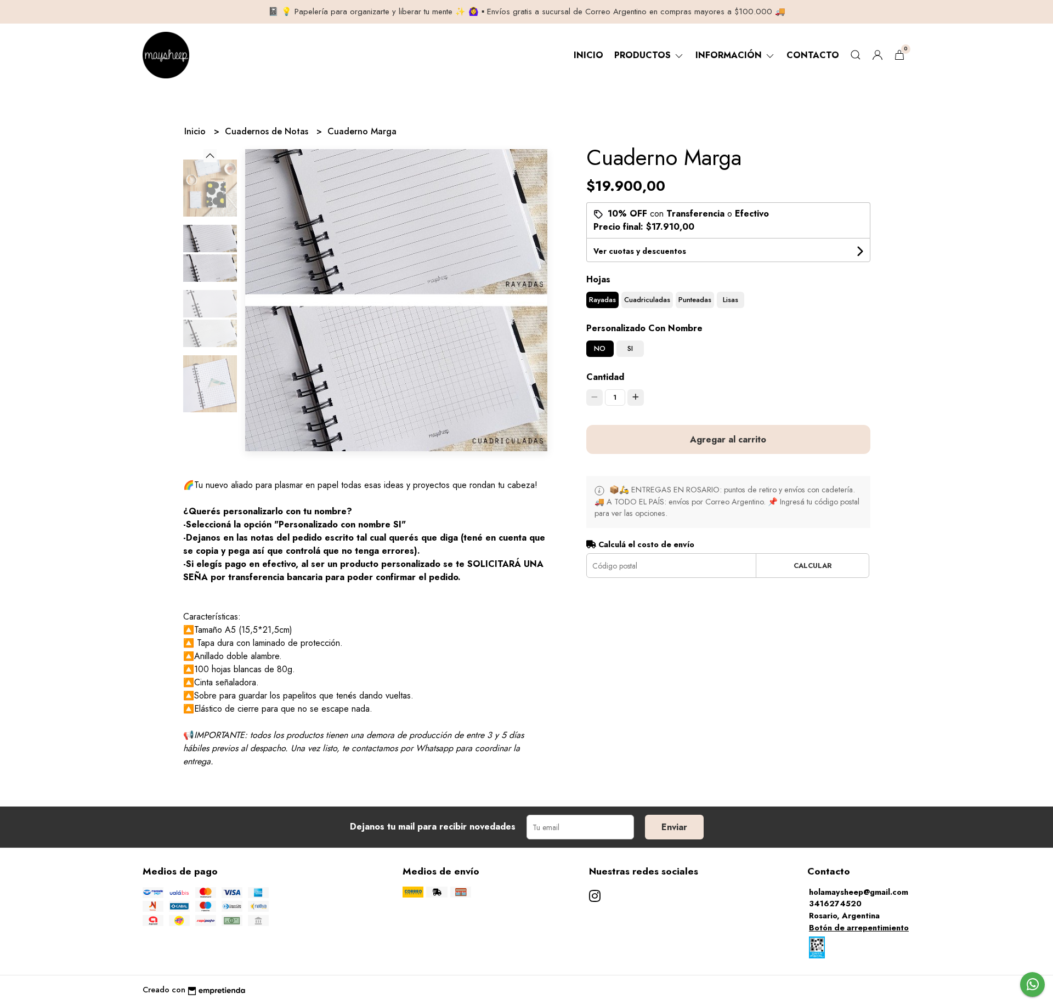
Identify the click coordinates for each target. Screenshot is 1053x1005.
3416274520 (835, 903)
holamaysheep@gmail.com (858, 892)
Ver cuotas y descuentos (639, 251)
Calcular (813, 565)
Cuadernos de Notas (268, 131)
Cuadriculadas (647, 299)
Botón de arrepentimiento (859, 927)
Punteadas (694, 299)
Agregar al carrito (728, 439)
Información (730, 55)
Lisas (730, 299)
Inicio (588, 55)
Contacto (812, 55)
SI (630, 348)
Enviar (674, 827)
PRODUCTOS (643, 55)
